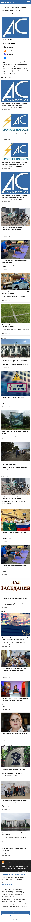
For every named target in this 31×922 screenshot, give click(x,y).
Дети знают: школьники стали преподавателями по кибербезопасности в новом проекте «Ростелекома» (15, 700)
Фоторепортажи (7, 745)
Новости (4, 476)
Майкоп (4, 207)
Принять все (15, 912)
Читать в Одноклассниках (13, 50)
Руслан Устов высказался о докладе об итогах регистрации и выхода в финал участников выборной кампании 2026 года (14, 670)
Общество (5, 41)
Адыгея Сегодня (7, 2)
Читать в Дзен (10, 47)
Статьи (3, 612)
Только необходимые (15, 915)
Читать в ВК (9, 58)
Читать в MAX (10, 54)
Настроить (15, 919)
